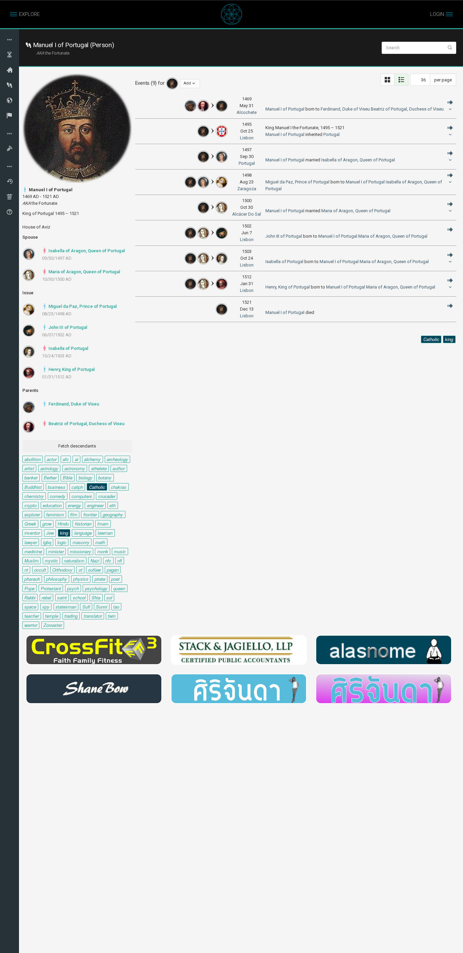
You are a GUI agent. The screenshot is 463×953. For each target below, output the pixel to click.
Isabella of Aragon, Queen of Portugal (86, 250)
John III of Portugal (67, 327)
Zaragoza (246, 188)
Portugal (331, 134)
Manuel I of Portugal (284, 109)
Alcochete (247, 112)
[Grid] (387, 80)
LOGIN (437, 14)
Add (187, 83)
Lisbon (247, 137)
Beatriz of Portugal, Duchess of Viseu (85, 423)
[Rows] (401, 80)
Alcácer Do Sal (246, 214)
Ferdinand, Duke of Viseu (73, 403)
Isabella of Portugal (67, 348)
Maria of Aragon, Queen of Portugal (83, 271)
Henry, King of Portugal (71, 369)
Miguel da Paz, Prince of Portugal (82, 306)
